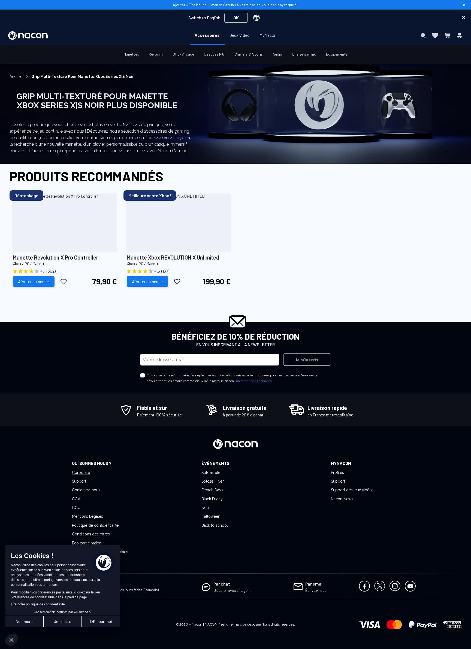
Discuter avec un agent (232, 590)
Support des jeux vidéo (351, 490)
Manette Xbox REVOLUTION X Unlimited (173, 257)
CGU (76, 507)
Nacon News (342, 499)
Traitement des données (253, 381)
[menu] (235, 35)
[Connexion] (459, 35)
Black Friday (212, 499)
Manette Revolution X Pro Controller (55, 257)
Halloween (210, 516)
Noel (205, 507)
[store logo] (28, 35)
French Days (212, 490)
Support (79, 481)
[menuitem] (207, 35)
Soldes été (210, 472)
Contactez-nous (86, 490)
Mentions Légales (87, 516)
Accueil (17, 76)
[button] (63, 281)
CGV (76, 499)
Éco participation (86, 543)
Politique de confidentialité (95, 525)
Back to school (214, 525)
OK (236, 17)
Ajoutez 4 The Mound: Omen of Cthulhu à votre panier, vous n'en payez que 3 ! (235, 4)
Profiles (337, 472)
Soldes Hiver (212, 481)
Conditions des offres (91, 534)
